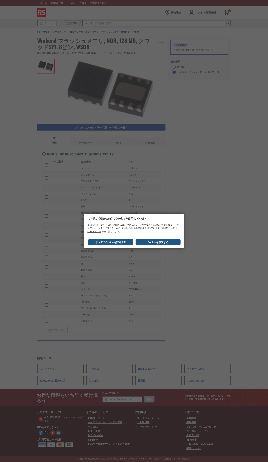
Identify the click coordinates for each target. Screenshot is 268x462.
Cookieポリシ (94, 231)
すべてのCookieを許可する (110, 242)
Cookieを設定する (158, 242)
